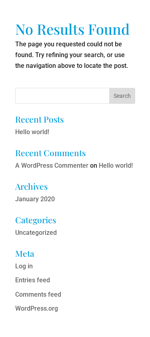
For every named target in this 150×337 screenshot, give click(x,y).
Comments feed (38, 294)
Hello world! (32, 132)
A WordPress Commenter (51, 165)
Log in (24, 266)
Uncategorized (36, 232)
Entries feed (32, 280)
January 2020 (35, 199)
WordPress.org (36, 308)
